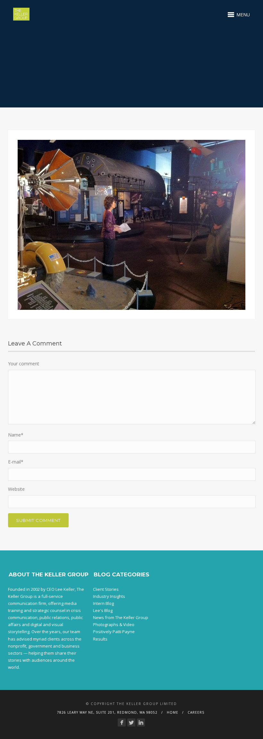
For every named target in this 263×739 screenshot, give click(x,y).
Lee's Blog (103, 610)
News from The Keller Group (120, 617)
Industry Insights (109, 596)
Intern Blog (103, 603)
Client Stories (106, 589)
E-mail (15, 462)
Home (172, 712)
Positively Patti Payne (114, 631)
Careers (196, 712)
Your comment (23, 364)
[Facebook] (122, 722)
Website (16, 489)
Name (15, 435)
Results (100, 639)
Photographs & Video (113, 624)
